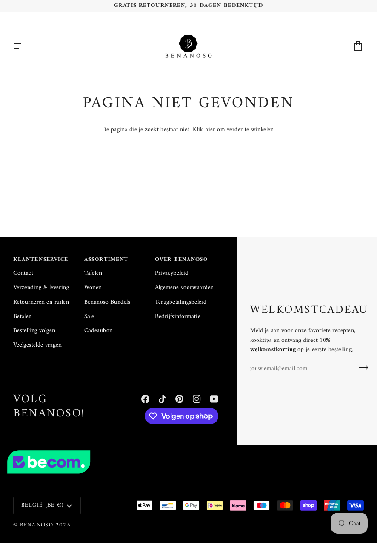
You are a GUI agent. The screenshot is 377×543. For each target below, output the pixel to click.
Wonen (93, 287)
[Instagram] (197, 399)
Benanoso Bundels (107, 302)
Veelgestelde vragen (37, 345)
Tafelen (93, 273)
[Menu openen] (27, 46)
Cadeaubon (98, 330)
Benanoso (36, 525)
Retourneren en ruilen (41, 302)
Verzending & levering (41, 287)
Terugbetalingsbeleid (180, 302)
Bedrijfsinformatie (177, 316)
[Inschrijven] (360, 367)
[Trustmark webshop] (188, 462)
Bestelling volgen (34, 330)
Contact (23, 273)
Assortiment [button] (106, 260)
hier (210, 129)
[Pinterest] (179, 399)
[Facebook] (145, 399)
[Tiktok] (162, 399)
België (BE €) (42, 505)
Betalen (22, 316)
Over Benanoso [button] (181, 260)
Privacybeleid (171, 273)
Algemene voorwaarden (184, 287)
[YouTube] (214, 399)
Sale (89, 316)
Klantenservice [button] (41, 260)
